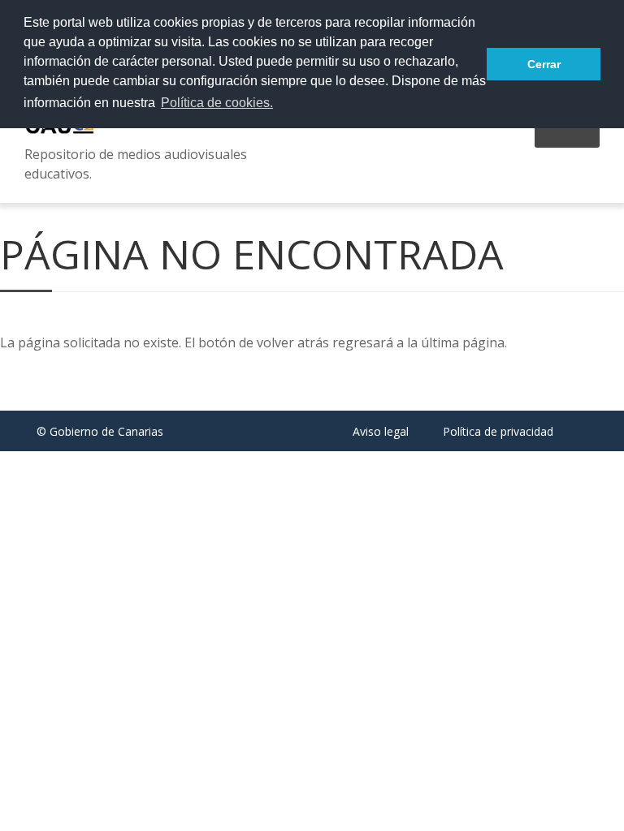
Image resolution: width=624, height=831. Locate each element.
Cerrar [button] (544, 64)
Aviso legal (381, 431)
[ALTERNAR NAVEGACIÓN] (567, 136)
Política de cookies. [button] (217, 103)
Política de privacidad (498, 431)
